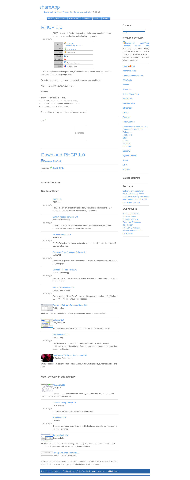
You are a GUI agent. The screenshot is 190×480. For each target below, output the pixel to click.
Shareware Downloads (132, 231)
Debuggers (127, 132)
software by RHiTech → (74, 46)
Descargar (127, 222)
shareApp (51, 471)
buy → (73, 49)
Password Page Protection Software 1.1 (69, 252)
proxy (125, 194)
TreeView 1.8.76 (59, 418)
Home (125, 66)
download (137, 202)
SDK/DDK (127, 146)
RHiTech (70, 44)
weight (130, 199)
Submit (59, 471)
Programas (136, 222)
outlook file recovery (131, 197)
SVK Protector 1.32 (61, 335)
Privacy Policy (76, 471)
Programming (67, 12)
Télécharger (128, 225)
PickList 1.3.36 (59, 385)
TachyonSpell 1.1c (60, 435)
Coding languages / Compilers (135, 126)
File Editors (127, 135)
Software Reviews (130, 216)
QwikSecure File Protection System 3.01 (70, 355)
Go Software (128, 234)
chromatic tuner (137, 191)
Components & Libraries (82, 12)
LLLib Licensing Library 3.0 (64, 403)
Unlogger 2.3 (58, 320)
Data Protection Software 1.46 (65, 217)
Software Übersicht (130, 219)
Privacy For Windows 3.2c (64, 287)
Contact (66, 471)
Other (125, 138)
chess (141, 194)
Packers (126, 141)
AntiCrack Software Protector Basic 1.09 (70, 305)
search (125, 33)
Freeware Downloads (131, 228)
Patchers (126, 144)
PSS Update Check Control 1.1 (66, 453)
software (126, 191)
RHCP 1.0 (57, 199)
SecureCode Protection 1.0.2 (65, 270)
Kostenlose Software (131, 214)
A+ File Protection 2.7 (62, 235)
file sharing (133, 194)
